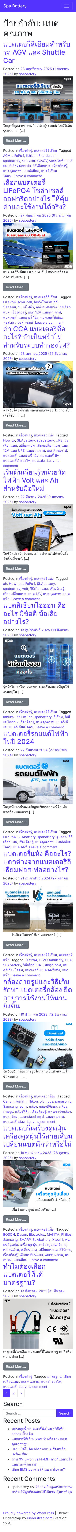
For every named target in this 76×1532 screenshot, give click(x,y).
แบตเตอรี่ (10, 317)
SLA (68, 960)
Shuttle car (47, 155)
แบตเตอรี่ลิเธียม (45, 150)
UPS (59, 440)
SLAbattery (26, 440)
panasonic (63, 1101)
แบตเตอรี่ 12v (28, 317)
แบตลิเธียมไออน (21, 727)
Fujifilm (21, 1101)
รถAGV (42, 161)
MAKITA (53, 1234)
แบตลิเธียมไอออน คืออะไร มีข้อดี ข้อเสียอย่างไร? (34, 613)
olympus (46, 1101)
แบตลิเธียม (31, 171)
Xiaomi (57, 1239)
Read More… (17, 140)
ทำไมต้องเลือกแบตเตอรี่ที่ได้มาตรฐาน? (24, 1274)
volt (25, 589)
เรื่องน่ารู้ (25, 150)
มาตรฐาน (54, 1376)
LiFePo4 (18, 155)
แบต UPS (18, 450)
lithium (31, 155)
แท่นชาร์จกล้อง (59, 1111)
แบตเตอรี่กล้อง (45, 1096)
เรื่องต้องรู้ (59, 166)
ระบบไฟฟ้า (57, 161)
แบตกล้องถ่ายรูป (31, 1116)
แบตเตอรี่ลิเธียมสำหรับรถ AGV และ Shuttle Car (36, 52)
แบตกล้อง (10, 1116)
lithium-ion (24, 717)
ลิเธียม (58, 717)
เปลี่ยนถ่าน (11, 1250)
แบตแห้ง (38, 460)
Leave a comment (28, 176)
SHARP (25, 1239)
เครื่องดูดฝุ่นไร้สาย (52, 1244)
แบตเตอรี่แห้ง (44, 435)
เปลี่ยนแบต (27, 445)
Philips (66, 1234)
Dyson (22, 1234)
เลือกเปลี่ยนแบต (48, 445)
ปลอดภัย (28, 161)
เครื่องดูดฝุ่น (28, 1244)
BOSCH (9, 1234)
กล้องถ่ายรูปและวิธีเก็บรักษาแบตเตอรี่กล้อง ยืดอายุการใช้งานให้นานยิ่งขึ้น (37, 993)
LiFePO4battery (51, 960)
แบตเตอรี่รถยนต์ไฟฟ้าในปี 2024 (35, 737)
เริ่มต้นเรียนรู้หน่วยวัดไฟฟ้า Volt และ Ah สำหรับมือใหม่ (34, 480)
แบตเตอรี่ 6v (49, 455)
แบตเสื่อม (20, 1260)
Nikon (33, 1101)
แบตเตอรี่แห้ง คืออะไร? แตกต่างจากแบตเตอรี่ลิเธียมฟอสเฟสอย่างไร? (37, 861)
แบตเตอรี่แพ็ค (44, 1229)
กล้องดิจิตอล (48, 1106)
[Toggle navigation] (67, 6)
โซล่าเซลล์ (25, 322)
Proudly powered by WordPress (28, 1513)
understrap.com (39, 1518)
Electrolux (37, 1234)
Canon (8, 1101)
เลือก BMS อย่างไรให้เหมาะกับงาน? (38, 1469)
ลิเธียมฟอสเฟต (20, 166)
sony (23, 1106)
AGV (6, 155)
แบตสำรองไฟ (57, 450)
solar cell (25, 302)
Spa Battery (15, 5)
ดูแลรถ (61, 837)
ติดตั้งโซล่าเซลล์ (46, 302)
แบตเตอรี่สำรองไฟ (16, 460)
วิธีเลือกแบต (41, 166)
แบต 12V (34, 312)
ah (5, 583)
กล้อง (33, 1106)
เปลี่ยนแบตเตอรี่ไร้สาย (55, 1250)
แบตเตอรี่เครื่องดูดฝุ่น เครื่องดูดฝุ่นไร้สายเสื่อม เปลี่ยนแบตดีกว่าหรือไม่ (37, 1136)
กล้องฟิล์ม (22, 1111)
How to (9, 440)
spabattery (27, 74)
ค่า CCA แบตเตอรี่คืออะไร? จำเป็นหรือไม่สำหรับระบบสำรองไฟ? (36, 337)
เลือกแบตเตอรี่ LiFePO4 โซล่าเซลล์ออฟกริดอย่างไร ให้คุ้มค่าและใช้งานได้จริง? (36, 194)
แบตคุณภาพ (12, 171)
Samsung (10, 1106)
